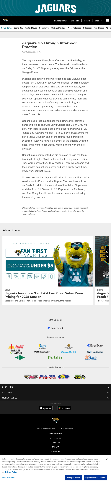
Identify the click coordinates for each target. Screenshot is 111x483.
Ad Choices (55, 451)
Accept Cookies (73, 477)
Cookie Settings (8, 477)
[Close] (107, 459)
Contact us (55, 442)
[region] (55, 469)
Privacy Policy (55, 434)
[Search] (102, 20)
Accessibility (55, 438)
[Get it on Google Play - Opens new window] (64, 409)
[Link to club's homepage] (5, 19)
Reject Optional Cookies (95, 477)
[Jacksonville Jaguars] (55, 420)
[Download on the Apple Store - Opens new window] (46, 408)
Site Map (55, 447)
